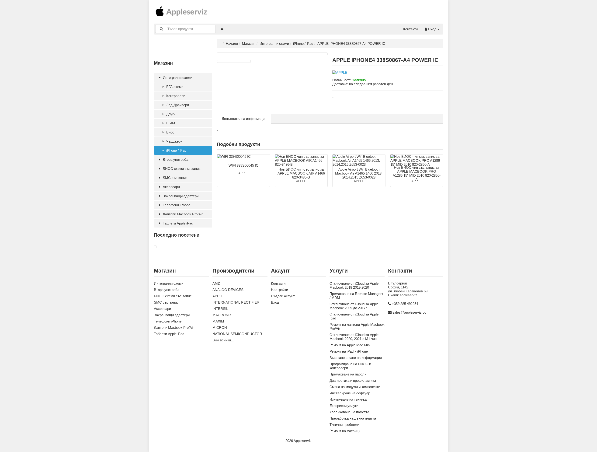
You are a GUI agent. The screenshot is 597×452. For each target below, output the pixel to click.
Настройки (279, 290)
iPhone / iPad (175, 150)
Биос (169, 132)
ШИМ (170, 123)
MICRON (219, 327)
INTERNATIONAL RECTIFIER (235, 302)
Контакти (410, 29)
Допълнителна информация (244, 119)
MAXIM (218, 321)
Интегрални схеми (177, 78)
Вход (432, 29)
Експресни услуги (344, 406)
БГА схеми (174, 87)
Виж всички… (223, 340)
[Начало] (222, 29)
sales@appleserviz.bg (409, 312)
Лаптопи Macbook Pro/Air (182, 214)
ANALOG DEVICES (227, 290)
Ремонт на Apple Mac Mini (350, 345)
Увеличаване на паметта (349, 412)
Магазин (248, 44)
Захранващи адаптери (180, 196)
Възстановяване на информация (356, 358)
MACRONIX (222, 315)
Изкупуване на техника (348, 399)
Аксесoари (171, 187)
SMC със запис (174, 178)
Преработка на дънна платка (353, 418)
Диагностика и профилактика (353, 380)
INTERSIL (220, 309)
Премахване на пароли (348, 374)
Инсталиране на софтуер (350, 393)
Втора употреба (175, 159)
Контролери (175, 96)
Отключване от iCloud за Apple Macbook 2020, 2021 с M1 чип (354, 337)
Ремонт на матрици (345, 431)
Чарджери (173, 141)
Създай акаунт (283, 296)
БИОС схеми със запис (181, 169)
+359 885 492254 (405, 304)
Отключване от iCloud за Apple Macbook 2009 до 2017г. (354, 306)
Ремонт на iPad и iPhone (349, 351)
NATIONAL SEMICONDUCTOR (237, 334)
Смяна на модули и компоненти (355, 387)
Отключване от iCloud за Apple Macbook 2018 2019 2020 (354, 285)
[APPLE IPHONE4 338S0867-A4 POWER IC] (155, 247)
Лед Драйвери (177, 105)
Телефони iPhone (176, 205)
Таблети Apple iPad (177, 223)
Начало (232, 44)
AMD (216, 283)
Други (170, 114)
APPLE (218, 296)
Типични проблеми (344, 425)
